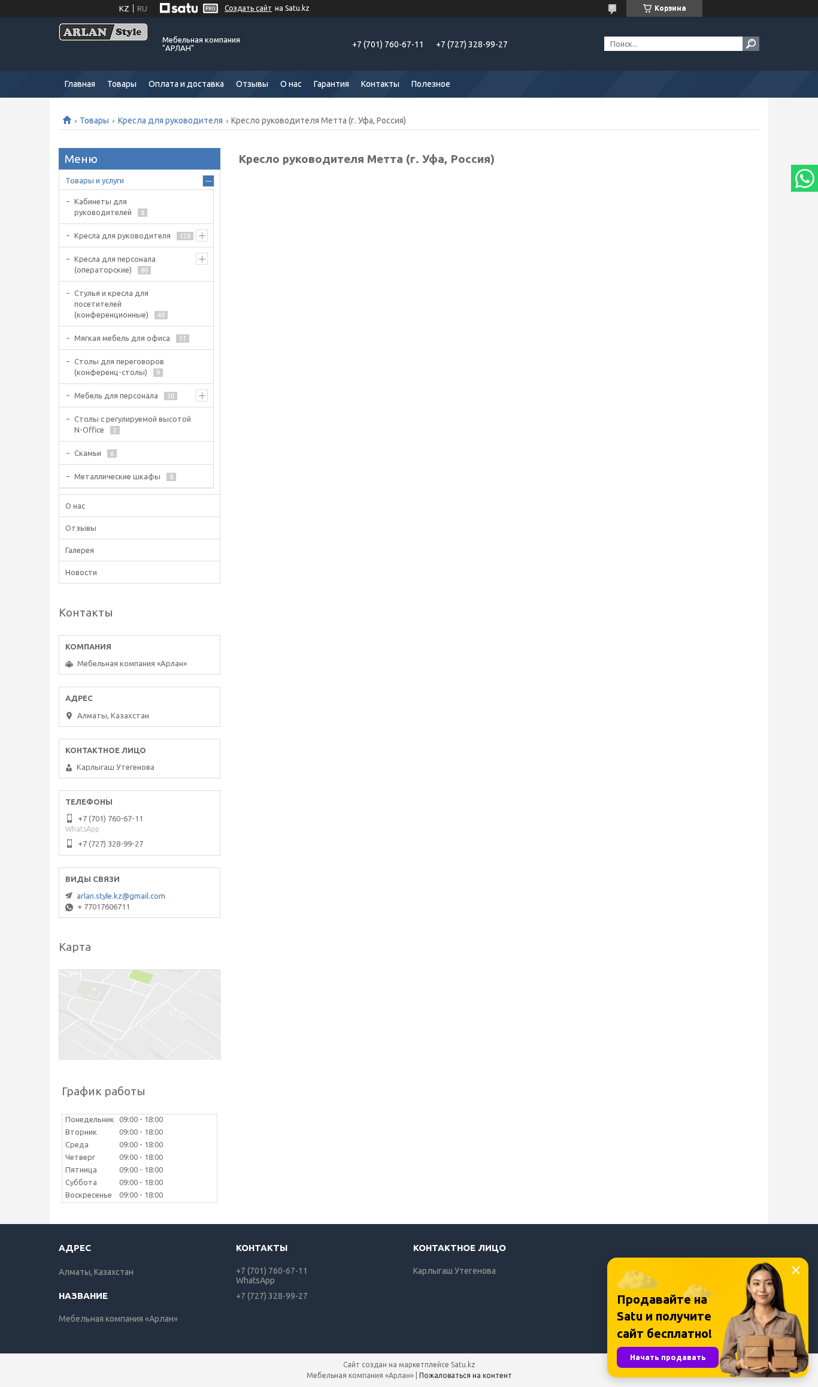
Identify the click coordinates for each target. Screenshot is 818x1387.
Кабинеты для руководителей (103, 206)
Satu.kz (463, 1364)
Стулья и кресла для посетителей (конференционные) (111, 304)
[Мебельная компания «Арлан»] (104, 44)
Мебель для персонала (116, 395)
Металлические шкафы (117, 476)
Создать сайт (248, 8)
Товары (122, 84)
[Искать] (751, 44)
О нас (291, 84)
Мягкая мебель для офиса (122, 338)
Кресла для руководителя (170, 120)
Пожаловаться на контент (465, 1375)
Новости (81, 572)
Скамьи (87, 453)
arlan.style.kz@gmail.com (121, 896)
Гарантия (331, 84)
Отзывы (252, 84)
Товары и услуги (94, 180)
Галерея (79, 550)
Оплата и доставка (186, 84)
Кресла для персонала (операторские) (115, 264)
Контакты (380, 84)
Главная (80, 84)
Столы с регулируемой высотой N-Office (132, 424)
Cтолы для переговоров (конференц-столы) (119, 366)
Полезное (430, 84)
